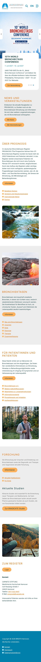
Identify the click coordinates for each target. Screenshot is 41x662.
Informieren (9, 183)
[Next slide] (39, 34)
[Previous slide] (1, 34)
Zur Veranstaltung (13, 85)
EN (32, 6)
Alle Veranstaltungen (14, 125)
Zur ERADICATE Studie (15, 508)
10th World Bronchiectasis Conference (14, 59)
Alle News (10, 120)
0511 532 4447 (13, 591)
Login (7, 570)
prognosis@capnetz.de (15, 594)
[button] (33, 85)
